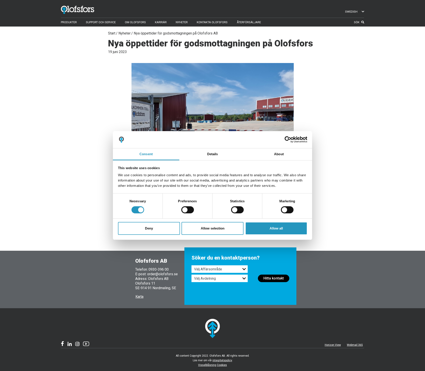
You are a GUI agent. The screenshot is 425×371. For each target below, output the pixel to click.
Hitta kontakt (273, 278)
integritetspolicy (222, 360)
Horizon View (333, 344)
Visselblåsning (207, 365)
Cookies (222, 365)
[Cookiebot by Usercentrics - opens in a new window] (288, 139)
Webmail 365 (355, 344)
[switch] (187, 209)
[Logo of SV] (84, 9)
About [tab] (279, 154)
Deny (149, 228)
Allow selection (212, 228)
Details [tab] (212, 154)
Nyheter (124, 33)
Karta (139, 297)
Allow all (276, 228)
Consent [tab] (146, 154)
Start (111, 33)
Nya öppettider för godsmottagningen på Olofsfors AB (176, 33)
